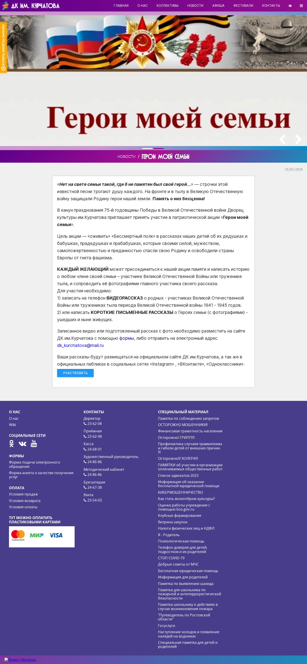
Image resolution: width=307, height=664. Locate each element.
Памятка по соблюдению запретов (188, 418)
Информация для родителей (183, 577)
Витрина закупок (172, 522)
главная (121, 5)
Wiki (12, 424)
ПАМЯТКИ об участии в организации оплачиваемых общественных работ (190, 466)
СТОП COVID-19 (171, 557)
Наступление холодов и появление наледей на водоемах (188, 633)
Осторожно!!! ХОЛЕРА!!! (178, 458)
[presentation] (282, 139)
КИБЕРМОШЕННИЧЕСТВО (180, 492)
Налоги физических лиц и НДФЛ (186, 528)
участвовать (75, 373)
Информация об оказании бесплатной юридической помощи (188, 483)
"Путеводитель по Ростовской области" (184, 617)
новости (195, 5)
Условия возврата (24, 500)
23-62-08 (94, 423)
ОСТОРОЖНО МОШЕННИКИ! (183, 424)
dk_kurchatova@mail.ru (80, 345)
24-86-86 (94, 461)
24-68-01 (94, 449)
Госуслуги (166, 625)
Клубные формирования (179, 515)
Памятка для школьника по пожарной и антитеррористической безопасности (189, 594)
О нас (14, 418)
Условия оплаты (23, 506)
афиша (218, 5)
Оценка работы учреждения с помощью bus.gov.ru (184, 507)
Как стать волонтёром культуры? (186, 498)
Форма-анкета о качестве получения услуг (41, 474)
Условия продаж (23, 494)
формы (126, 338)
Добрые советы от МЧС (178, 564)
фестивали (243, 5)
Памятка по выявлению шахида (186, 583)
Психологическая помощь (181, 541)
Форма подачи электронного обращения (34, 464)
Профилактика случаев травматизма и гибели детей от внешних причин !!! (190, 448)
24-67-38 (94, 487)
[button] (148, 148)
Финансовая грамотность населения (190, 431)
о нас (143, 5)
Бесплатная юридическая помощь (188, 570)
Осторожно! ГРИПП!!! (176, 437)
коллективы (167, 5)
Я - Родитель (169, 534)
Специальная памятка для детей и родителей (188, 644)
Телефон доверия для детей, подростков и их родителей (182, 549)
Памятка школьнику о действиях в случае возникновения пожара (188, 606)
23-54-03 (94, 500)
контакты (271, 5)
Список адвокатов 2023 (178, 475)
